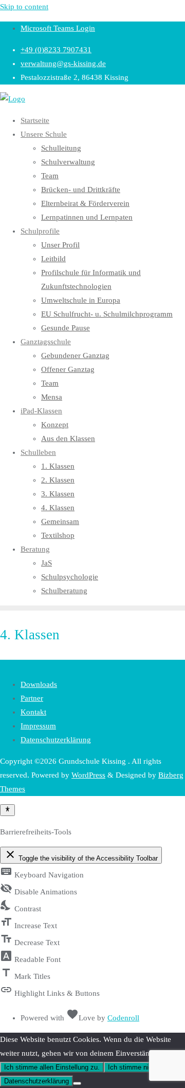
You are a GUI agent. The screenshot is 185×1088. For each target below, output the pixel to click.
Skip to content (24, 7)
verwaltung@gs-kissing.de (63, 63)
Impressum (38, 726)
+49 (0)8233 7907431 (56, 50)
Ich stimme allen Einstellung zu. (52, 1067)
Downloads (39, 684)
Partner (32, 698)
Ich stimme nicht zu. (138, 1067)
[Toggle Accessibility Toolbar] (7, 809)
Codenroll (123, 1018)
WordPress (88, 775)
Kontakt (33, 712)
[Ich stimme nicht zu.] (77, 1083)
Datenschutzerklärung (56, 740)
